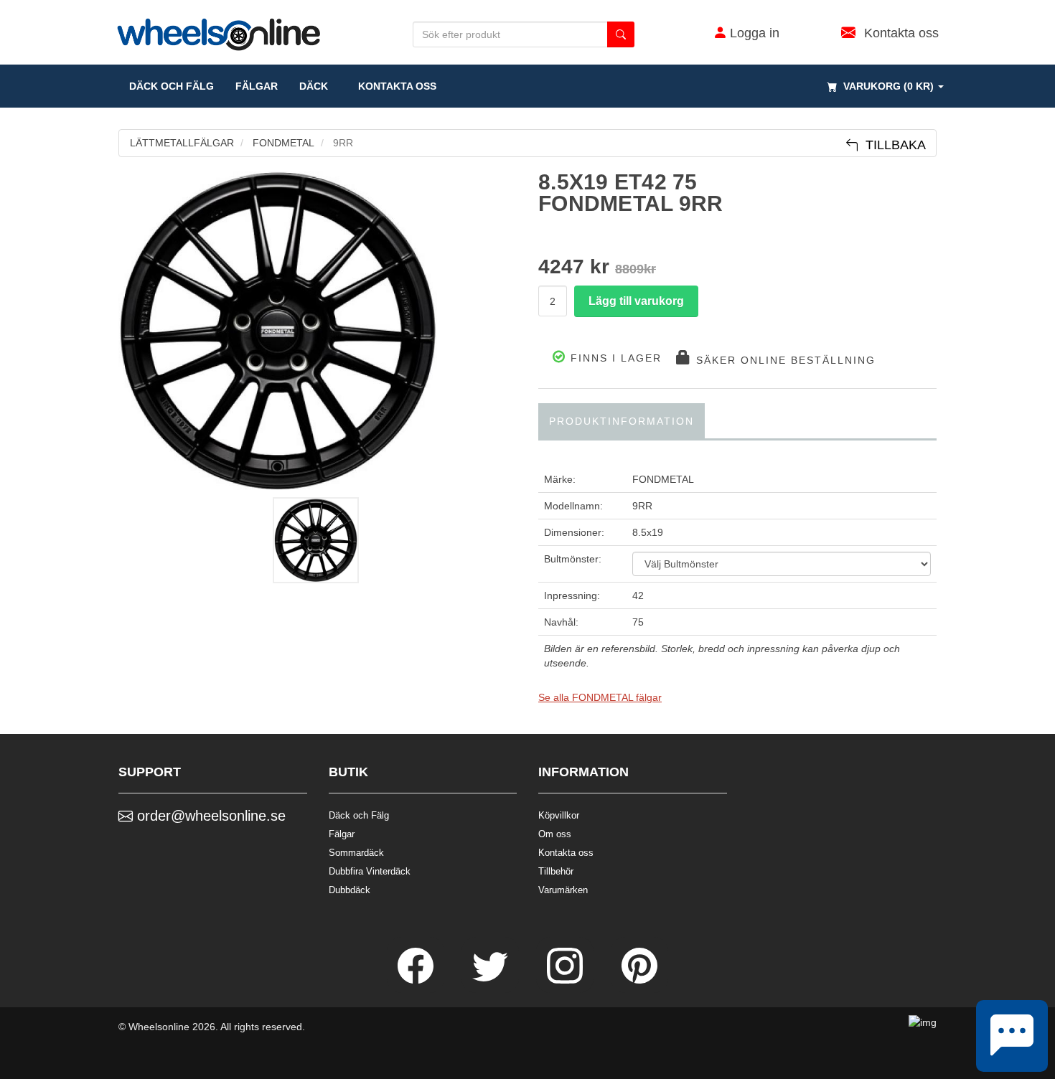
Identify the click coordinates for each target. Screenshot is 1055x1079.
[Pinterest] (639, 980)
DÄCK (313, 86)
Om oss (554, 834)
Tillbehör (555, 871)
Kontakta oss (393, 86)
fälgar (256, 86)
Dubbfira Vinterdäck (370, 871)
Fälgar (342, 834)
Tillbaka (892, 145)
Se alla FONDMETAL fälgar (600, 697)
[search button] (620, 34)
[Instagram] (566, 980)
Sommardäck (356, 852)
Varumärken (563, 890)
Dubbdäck (349, 890)
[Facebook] (417, 980)
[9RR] (317, 330)
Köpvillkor (558, 815)
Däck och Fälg (359, 815)
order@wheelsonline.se (209, 816)
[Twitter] (491, 980)
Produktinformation (621, 421)
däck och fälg (171, 86)
